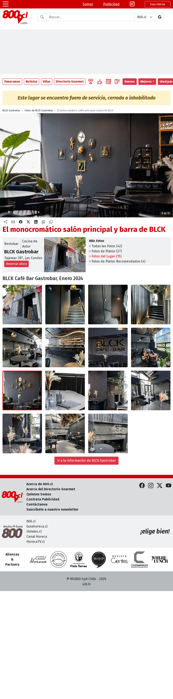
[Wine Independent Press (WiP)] (99, 559)
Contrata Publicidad (42, 499)
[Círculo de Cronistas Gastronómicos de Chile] (58, 559)
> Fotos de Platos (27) (105, 251)
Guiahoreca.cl (36, 526)
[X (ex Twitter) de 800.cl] (159, 486)
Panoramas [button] (12, 81)
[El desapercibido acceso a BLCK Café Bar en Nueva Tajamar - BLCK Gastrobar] (22, 304)
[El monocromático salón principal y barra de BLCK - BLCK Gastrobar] (22, 347)
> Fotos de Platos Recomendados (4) (117, 261)
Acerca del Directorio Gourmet (50, 489)
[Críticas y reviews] (108, 81)
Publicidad (111, 4)
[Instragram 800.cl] (132, 4)
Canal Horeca (36, 537)
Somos (88, 4)
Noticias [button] (31, 81)
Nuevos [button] (129, 81)
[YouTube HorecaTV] (168, 486)
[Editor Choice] (90, 81)
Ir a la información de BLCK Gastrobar (86, 461)
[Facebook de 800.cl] (142, 486)
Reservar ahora (16, 264)
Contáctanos (36, 504)
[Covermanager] (139, 559)
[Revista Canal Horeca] (38, 559)
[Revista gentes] (119, 559)
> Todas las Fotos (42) (105, 246)
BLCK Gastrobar (11, 110)
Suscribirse (157, 4)
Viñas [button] (46, 81)
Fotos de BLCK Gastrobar (39, 110)
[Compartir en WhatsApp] (43, 222)
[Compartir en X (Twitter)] (28, 222)
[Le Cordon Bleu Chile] (78, 559)
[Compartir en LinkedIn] (36, 222)
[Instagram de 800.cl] (151, 486)
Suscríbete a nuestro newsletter (52, 509)
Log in (86, 584)
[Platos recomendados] (99, 81)
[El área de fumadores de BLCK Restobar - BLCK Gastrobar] (65, 433)
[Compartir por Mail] (13, 222)
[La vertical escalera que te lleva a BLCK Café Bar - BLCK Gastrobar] (65, 304)
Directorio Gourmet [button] (70, 81)
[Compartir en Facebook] (21, 222)
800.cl (30, 521)
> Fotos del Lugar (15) (105, 256)
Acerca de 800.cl (39, 484)
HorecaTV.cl (35, 542)
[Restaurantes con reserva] (117, 81)
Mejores (146, 81)
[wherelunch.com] (159, 559)
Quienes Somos (38, 494)
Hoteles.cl (34, 531)
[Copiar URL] (51, 222)
